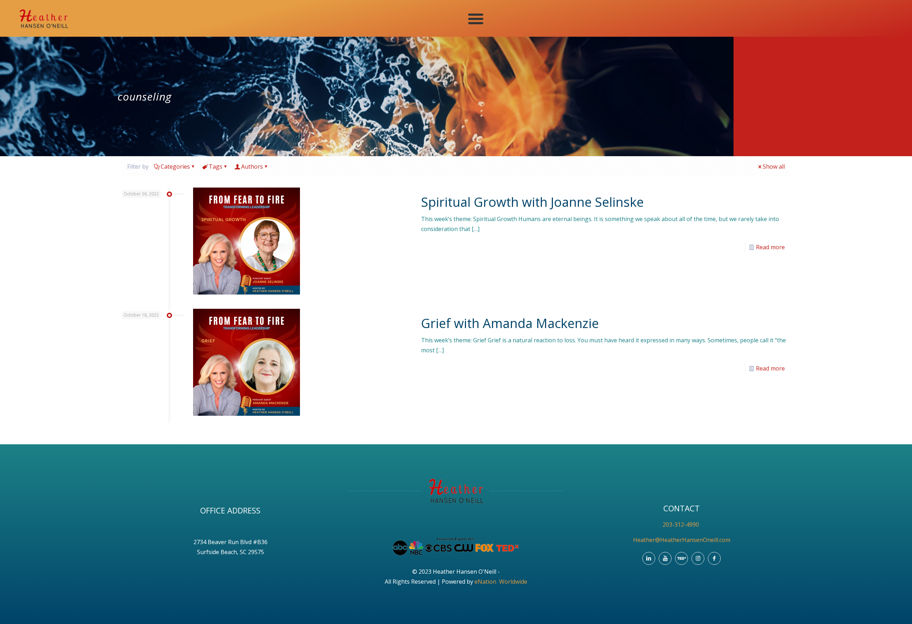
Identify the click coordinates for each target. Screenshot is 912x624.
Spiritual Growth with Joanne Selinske (532, 202)
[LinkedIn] (648, 558)
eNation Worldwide (501, 581)
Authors (252, 166)
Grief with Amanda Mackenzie (510, 323)
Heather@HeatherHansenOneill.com (681, 540)
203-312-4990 (681, 524)
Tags (215, 166)
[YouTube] (665, 558)
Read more (770, 247)
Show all (774, 166)
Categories (175, 166)
